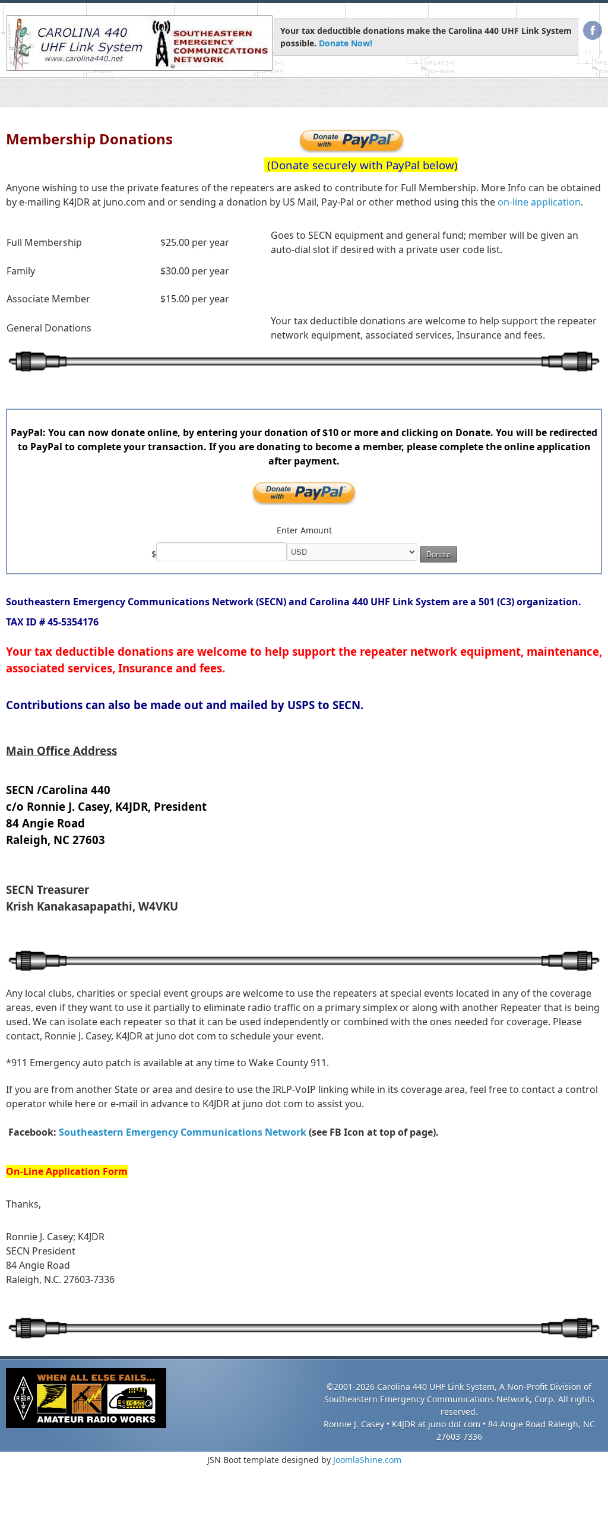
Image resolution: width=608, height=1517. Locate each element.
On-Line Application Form (67, 1170)
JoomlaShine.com (367, 1459)
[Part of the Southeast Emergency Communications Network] (139, 43)
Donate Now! (345, 43)
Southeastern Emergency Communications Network (182, 1131)
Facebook (592, 30)
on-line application (539, 201)
